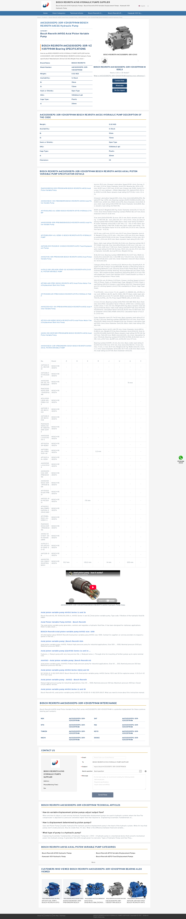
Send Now (102, 795)
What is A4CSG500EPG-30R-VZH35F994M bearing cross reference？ (120, 76)
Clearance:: (44, 160)
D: (41, 87)
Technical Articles (76, 13)
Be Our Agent (120, 90)
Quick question (87, 771)
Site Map (56, 916)
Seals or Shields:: (47, 91)
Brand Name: (45, 63)
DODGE (97, 738)
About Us (40, 916)
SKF (95, 719)
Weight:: (43, 74)
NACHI (43, 738)
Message (84, 776)
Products (44, 17)
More (93, 862)
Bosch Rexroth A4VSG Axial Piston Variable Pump (63, 17)
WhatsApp (119, 86)
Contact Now (119, 81)
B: (41, 82)
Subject (84, 767)
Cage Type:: (44, 99)
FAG (95, 725)
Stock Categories (59, 13)
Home (45, 13)
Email (83, 758)
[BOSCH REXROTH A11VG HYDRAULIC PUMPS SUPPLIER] (46, 5)
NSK (42, 719)
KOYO (96, 731)
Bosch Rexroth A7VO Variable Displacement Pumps (116, 13)
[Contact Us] (181, 459)
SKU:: (42, 95)
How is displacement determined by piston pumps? (67, 822)
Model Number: (46, 67)
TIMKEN (44, 731)
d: (41, 104)
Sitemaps (62, 916)
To (83, 762)
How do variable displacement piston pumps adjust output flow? (73, 812)
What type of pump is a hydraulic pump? (62, 833)
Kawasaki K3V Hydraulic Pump (136, 13)
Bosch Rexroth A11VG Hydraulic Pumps (96, 13)
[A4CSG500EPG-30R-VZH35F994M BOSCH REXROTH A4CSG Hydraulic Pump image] (119, 39)
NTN (42, 725)
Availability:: (45, 78)
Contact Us (48, 916)
